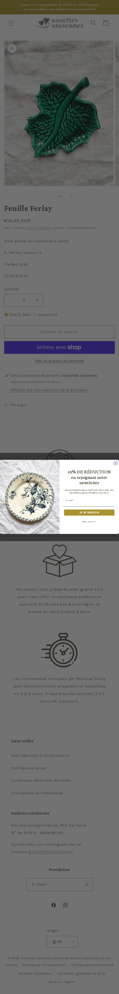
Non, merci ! (89, 521)
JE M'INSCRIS (89, 512)
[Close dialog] (115, 463)
